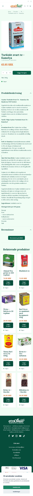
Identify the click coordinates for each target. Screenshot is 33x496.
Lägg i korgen (8, 283)
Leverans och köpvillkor (16, 447)
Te (21, 11)
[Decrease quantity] (3, 72)
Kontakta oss (16, 450)
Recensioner (7, 229)
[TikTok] (24, 436)
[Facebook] (9, 436)
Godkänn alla (16, 487)
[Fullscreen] (16, 36)
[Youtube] (20, 436)
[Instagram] (16, 436)
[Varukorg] (30, 6)
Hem (9, 11)
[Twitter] (13, 436)
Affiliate (16, 455)
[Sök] (25, 6)
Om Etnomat (16, 458)
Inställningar (16, 491)
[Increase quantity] (10, 72)
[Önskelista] (27, 6)
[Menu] (2, 6)
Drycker (15, 11)
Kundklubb (16, 452)
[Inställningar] (28, 1)
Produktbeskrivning (11, 93)
